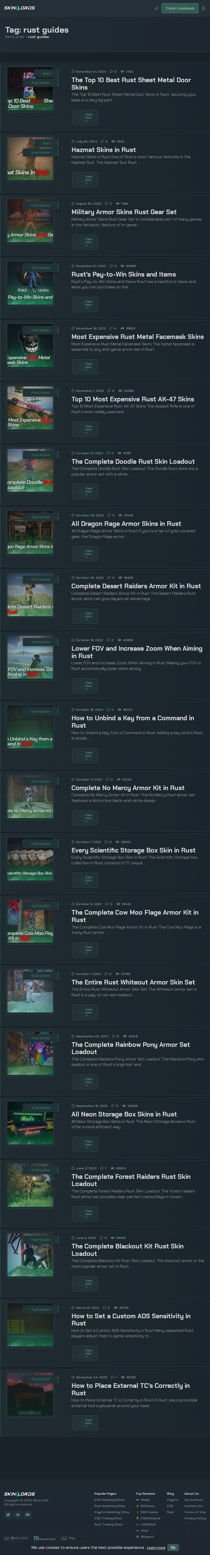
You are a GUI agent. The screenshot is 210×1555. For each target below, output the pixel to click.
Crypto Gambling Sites (111, 1512)
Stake (145, 1500)
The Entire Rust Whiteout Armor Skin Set (133, 982)
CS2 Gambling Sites (109, 1500)
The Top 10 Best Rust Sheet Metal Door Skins (131, 84)
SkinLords (14, 36)
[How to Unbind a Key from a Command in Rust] (30, 747)
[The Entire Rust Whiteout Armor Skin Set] (30, 1011)
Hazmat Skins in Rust (103, 150)
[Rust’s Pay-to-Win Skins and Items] (30, 303)
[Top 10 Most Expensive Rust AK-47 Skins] (30, 428)
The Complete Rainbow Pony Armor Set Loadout (130, 1048)
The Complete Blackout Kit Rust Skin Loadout (127, 1250)
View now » (88, 117)
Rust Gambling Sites (109, 1506)
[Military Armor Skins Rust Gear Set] (30, 240)
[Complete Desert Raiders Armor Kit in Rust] (30, 615)
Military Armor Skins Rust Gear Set (124, 212)
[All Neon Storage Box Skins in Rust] (30, 1143)
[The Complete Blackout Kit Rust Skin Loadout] (30, 1275)
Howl (144, 1531)
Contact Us (193, 1506)
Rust (46, 73)
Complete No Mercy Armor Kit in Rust (128, 788)
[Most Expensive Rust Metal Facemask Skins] (30, 365)
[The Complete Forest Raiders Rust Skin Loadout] (30, 1205)
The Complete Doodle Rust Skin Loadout (133, 461)
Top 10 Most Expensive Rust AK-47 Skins (132, 399)
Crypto (172, 1500)
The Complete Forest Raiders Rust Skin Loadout (131, 1180)
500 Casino (149, 1512)
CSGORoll (148, 1524)
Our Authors (193, 1500)
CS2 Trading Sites (108, 1518)
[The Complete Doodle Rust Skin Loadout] (30, 490)
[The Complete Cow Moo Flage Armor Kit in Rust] (30, 941)
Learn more (156, 1547)
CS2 (170, 1506)
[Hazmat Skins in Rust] (30, 178)
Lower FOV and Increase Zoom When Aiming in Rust (137, 652)
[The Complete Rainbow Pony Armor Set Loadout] (30, 1073)
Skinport (147, 1537)
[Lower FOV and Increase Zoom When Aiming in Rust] (30, 677)
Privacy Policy (195, 1518)
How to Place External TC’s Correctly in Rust (130, 1389)
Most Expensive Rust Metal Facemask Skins (137, 337)
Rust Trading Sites (108, 1524)
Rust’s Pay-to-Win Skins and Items (123, 274)
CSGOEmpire (150, 1518)
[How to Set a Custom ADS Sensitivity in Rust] (30, 1345)
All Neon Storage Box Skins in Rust (124, 1114)
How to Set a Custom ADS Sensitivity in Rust (131, 1320)
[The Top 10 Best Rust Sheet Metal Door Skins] (30, 108)
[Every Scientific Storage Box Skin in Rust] (30, 879)
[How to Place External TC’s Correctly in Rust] (30, 1414)
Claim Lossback (180, 8)
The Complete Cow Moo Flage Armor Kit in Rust (134, 916)
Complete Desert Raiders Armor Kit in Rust (136, 586)
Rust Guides (41, 83)
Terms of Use (195, 1512)
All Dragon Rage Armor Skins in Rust (126, 523)
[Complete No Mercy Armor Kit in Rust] (30, 816)
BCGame (147, 1506)
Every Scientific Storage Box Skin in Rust (133, 850)
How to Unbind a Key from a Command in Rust (132, 722)
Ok (173, 1547)
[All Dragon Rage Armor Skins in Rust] (30, 552)
